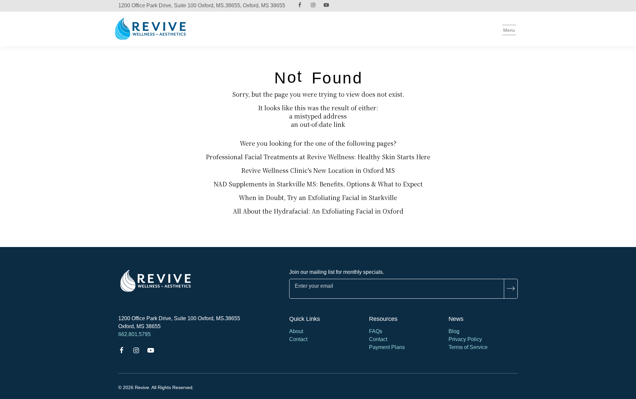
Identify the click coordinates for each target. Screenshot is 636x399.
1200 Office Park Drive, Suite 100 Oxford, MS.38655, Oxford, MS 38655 (201, 5)
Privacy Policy (465, 339)
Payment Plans (387, 347)
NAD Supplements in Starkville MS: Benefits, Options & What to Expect (318, 183)
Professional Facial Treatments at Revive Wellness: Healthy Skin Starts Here (318, 156)
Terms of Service (468, 347)
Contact (298, 339)
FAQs (375, 331)
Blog (454, 331)
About (296, 331)
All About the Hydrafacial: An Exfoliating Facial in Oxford (318, 211)
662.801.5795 (134, 334)
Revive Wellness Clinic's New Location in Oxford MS (318, 170)
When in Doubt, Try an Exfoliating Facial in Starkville (318, 197)
